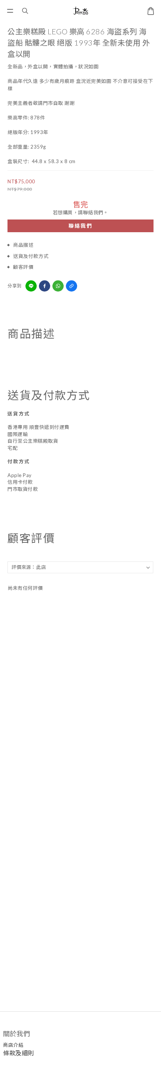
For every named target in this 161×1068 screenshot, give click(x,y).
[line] (31, 286)
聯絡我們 (80, 225)
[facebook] (44, 286)
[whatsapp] (58, 286)
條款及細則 (18, 1052)
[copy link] (71, 286)
